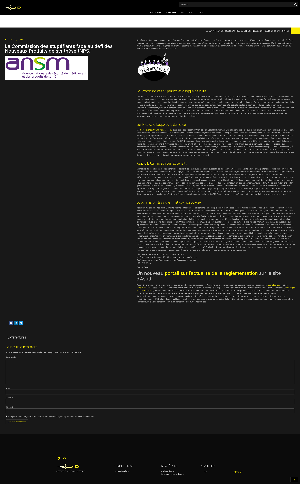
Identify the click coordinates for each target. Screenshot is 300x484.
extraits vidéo (143, 288)
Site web (9, 407)
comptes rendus (275, 285)
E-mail (9, 398)
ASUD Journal (155, 13)
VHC (183, 13)
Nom (8, 388)
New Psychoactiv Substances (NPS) (156, 130)
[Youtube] (64, 458)
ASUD (201, 13)
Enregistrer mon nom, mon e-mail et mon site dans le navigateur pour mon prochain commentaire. (51, 417)
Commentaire (11, 357)
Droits (192, 13)
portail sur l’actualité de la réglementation (211, 273)
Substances (171, 13)
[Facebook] (58, 458)
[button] (11, 323)
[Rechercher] (295, 4)
